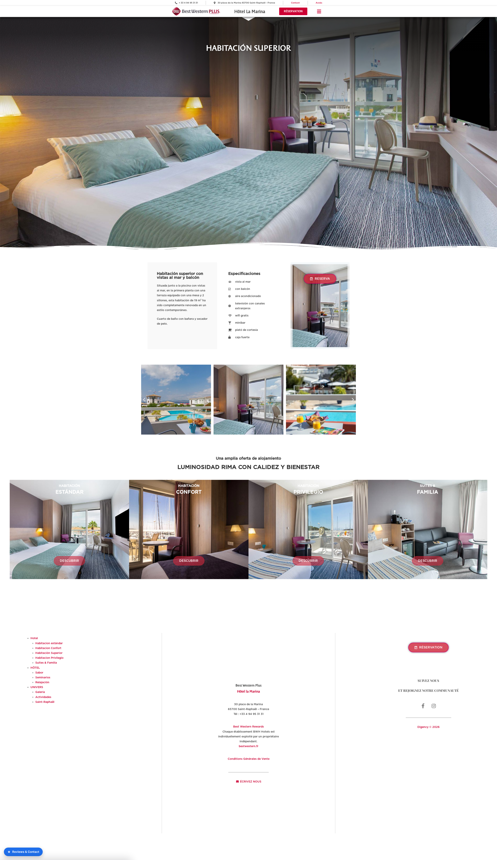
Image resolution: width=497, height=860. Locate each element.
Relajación (42, 682)
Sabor (39, 672)
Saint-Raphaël (44, 701)
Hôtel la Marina (248, 691)
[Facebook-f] (423, 706)
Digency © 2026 (428, 726)
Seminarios (42, 677)
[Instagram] (434, 706)
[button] (144, 399)
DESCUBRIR (69, 561)
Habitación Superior (49, 652)
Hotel (34, 638)
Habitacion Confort (48, 648)
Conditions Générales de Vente (248, 758)
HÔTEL (35, 667)
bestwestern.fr (248, 746)
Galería (40, 692)
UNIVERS (36, 687)
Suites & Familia (46, 662)
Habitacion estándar (49, 643)
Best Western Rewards (248, 726)
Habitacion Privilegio (49, 657)
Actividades (43, 697)
